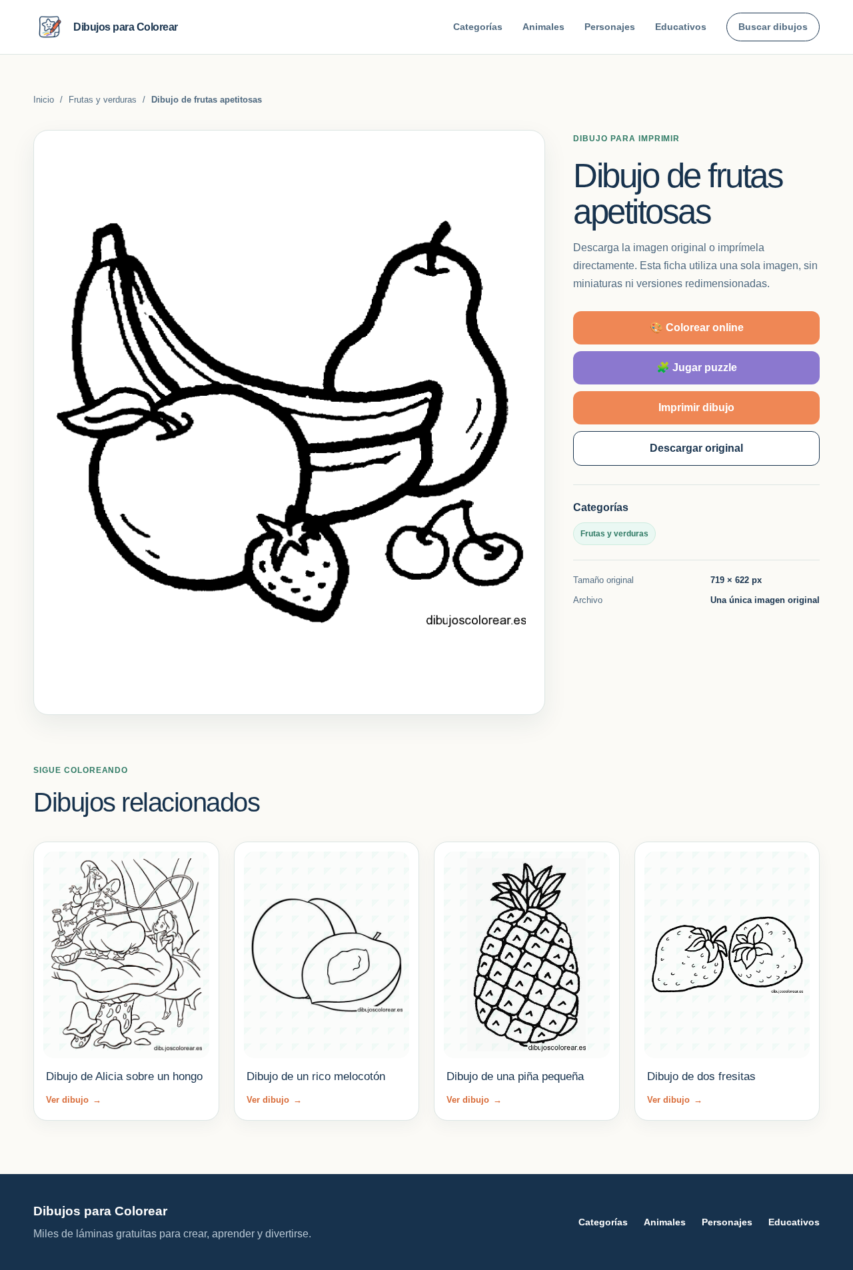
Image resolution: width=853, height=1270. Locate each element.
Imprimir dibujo (696, 407)
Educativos (680, 26)
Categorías (477, 26)
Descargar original (696, 448)
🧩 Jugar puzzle (696, 367)
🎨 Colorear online (697, 327)
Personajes (609, 26)
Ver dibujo (73, 1100)
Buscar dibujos (773, 26)
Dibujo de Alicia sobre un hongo (124, 1076)
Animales (543, 26)
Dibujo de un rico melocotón (316, 1076)
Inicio (43, 100)
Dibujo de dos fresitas (701, 1076)
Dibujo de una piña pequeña (515, 1076)
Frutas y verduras (103, 100)
